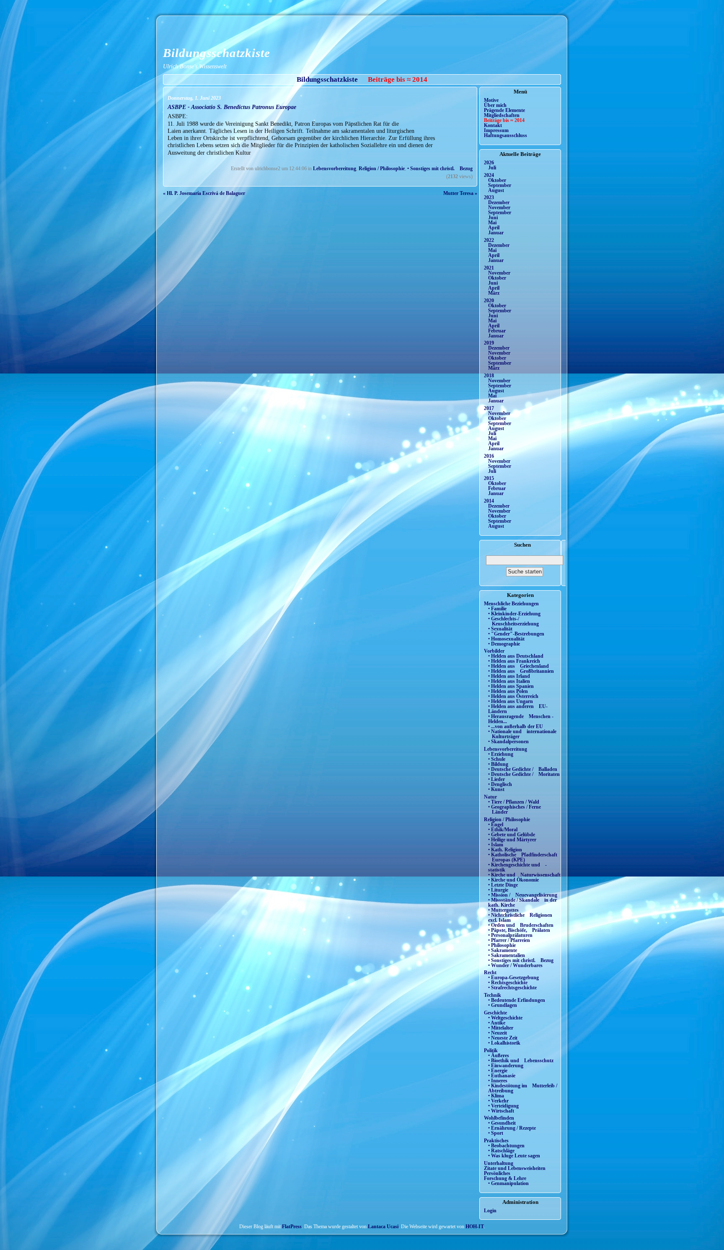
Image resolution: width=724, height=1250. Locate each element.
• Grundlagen (502, 1005)
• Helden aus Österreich (513, 696)
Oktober (497, 180)
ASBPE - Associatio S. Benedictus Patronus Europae (232, 107)
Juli (492, 167)
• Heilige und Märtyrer (512, 839)
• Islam (495, 844)
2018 (489, 375)
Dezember (498, 202)
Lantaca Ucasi (383, 1226)
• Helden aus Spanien (511, 686)
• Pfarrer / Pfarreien (509, 940)
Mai (492, 222)
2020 (489, 300)
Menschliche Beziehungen (511, 603)
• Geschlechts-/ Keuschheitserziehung (513, 621)
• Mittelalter (500, 1027)
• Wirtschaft (501, 1110)
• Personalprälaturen (510, 935)
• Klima (496, 1095)
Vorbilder (494, 651)
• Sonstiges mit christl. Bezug (440, 168)
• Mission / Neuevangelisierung (522, 894)
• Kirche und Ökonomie (513, 879)
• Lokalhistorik (504, 1042)
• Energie (497, 1070)
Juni (493, 217)
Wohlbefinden (499, 1117)
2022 (489, 240)
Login (490, 1210)
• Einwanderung (505, 1065)
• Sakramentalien (506, 955)
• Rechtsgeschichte (507, 982)
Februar (497, 330)
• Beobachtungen (506, 1145)
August (496, 190)
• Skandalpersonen (508, 741)
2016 (489, 456)
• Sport (495, 1133)
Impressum (496, 130)
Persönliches (497, 1173)
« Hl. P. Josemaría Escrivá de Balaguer (204, 193)
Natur (490, 796)
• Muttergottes (503, 910)
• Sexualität (500, 628)
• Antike (496, 1022)
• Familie (497, 608)
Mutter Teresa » (460, 193)
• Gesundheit (502, 1123)
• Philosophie (502, 945)
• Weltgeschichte (505, 1017)
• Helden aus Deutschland (515, 656)
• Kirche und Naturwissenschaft (524, 874)
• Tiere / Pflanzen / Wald (513, 801)
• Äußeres (498, 1055)
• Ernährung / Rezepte (512, 1128)
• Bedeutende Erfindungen (516, 1000)
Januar (496, 232)
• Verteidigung (503, 1105)
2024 (489, 175)
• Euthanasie (501, 1075)
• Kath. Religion (505, 849)
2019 (489, 342)
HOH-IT (474, 1226)
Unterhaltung (498, 1163)
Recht (490, 972)
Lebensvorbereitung (334, 168)
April (493, 227)
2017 (489, 408)
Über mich (495, 105)
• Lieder (496, 779)
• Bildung (498, 764)
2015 (489, 478)
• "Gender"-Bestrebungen (516, 633)
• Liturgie (498, 889)
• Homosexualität (506, 638)
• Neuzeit (497, 1032)
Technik (492, 995)
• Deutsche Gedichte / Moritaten (524, 774)
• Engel (495, 824)
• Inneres (497, 1080)
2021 (489, 267)
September (499, 185)
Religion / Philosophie (382, 168)
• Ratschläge (501, 1150)
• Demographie (504, 643)
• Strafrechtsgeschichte (512, 987)
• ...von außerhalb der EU (515, 726)
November (499, 207)
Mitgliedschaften (502, 115)
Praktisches (496, 1140)
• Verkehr (498, 1100)
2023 (489, 197)
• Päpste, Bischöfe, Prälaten (519, 930)
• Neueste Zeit (502, 1037)
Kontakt (493, 125)
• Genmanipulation (508, 1183)
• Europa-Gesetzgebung (513, 977)
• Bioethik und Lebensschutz (520, 1060)
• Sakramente (502, 950)
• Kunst (496, 789)
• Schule (496, 759)
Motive (491, 100)
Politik (491, 1050)
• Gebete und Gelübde (511, 834)
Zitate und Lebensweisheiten (515, 1168)
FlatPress (292, 1226)
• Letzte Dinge (503, 884)
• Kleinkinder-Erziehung (514, 613)
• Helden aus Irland (509, 676)
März (493, 293)
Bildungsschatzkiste (216, 53)
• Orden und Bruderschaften (520, 925)
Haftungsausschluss (505, 135)
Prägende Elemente (504, 110)
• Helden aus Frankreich (514, 661)
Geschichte (495, 1012)
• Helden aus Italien (509, 681)
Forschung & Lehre (505, 1178)
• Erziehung (500, 754)
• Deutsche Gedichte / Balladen (522, 769)
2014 (489, 500)
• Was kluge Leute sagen (514, 1155)
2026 (489, 162)
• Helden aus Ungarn (510, 701)
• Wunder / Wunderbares (515, 965)
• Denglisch (500, 784)
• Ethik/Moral (502, 829)
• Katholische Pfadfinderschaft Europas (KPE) (522, 857)
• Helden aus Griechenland (518, 666)
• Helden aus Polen (508, 691)
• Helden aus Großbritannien (521, 671)
